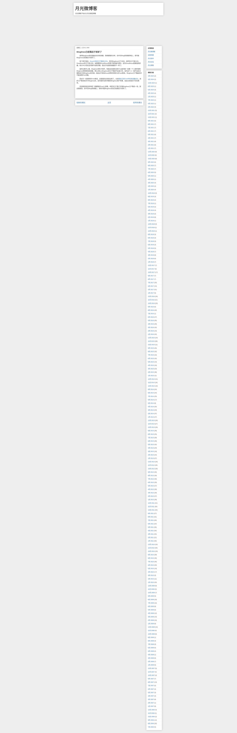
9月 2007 (151, 679)
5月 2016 (151, 320)
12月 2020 (151, 152)
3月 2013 (151, 451)
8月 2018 (151, 238)
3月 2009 (151, 617)
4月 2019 (151, 210)
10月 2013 (151, 427)
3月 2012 (151, 493)
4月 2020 (151, 179)
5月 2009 (151, 610)
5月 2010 (151, 568)
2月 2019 (151, 217)
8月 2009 (151, 599)
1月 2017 (151, 293)
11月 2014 (151, 382)
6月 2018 (151, 245)
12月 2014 (151, 379)
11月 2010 (151, 548)
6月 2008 (151, 648)
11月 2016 (151, 300)
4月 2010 (151, 572)
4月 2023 (151, 93)
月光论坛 (151, 62)
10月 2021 (151, 117)
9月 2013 (151, 431)
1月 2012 (151, 499)
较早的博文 (137, 103)
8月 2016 (151, 310)
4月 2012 (151, 489)
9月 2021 (151, 121)
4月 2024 (151, 76)
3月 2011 (151, 534)
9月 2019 (151, 196)
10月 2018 (151, 231)
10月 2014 (151, 386)
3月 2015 (151, 369)
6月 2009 (151, 606)
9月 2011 (151, 513)
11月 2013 (151, 424)
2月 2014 (151, 413)
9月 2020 (151, 162)
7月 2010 (151, 561)
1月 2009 (151, 623)
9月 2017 (151, 276)
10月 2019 (151, 193)
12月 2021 (151, 110)
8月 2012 (151, 475)
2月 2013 (151, 455)
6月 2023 (151, 90)
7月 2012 (151, 479)
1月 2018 (151, 262)
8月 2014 (151, 393)
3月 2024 (151, 79)
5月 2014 (151, 403)
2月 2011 (151, 537)
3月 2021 (151, 141)
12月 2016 (151, 296)
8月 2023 (151, 86)
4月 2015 (151, 365)
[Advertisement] (118, 29)
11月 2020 (151, 155)
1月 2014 (151, 417)
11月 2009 (151, 589)
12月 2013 (151, 420)
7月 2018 (151, 241)
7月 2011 (151, 520)
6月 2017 (151, 286)
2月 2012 (151, 496)
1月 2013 (151, 458)
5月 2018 (151, 248)
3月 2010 (151, 575)
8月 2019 (151, 200)
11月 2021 (151, 114)
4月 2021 (151, 138)
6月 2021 (151, 131)
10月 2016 (151, 303)
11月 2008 (151, 630)
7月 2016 (151, 313)
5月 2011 (151, 527)
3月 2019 (151, 214)
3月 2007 (151, 699)
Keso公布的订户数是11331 (99, 61)
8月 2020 (151, 165)
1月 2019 (151, 220)
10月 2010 (151, 551)
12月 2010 (151, 544)
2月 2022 (151, 107)
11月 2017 (151, 269)
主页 (109, 103)
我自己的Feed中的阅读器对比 (128, 79)
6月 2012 (151, 482)
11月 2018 (151, 227)
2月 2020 (151, 186)
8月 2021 (151, 124)
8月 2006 (151, 723)
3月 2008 (151, 658)
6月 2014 (151, 400)
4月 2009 (151, 613)
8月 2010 (151, 558)
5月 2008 (151, 651)
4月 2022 (151, 103)
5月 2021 (151, 134)
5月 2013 (151, 444)
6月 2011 (151, 524)
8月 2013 (151, 434)
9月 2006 (151, 720)
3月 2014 (151, 410)
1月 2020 (151, 189)
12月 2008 (151, 627)
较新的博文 (81, 103)
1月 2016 (151, 334)
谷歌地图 (151, 55)
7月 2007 (151, 685)
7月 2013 (151, 437)
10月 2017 (151, 272)
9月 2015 (151, 348)
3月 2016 (151, 327)
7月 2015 (151, 355)
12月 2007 (151, 668)
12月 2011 (151, 503)
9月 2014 (151, 389)
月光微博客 (86, 8)
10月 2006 (151, 716)
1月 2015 (151, 375)
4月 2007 (151, 696)
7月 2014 (151, 396)
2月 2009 (151, 620)
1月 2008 (151, 665)
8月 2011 (151, 517)
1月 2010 (151, 582)
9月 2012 (151, 472)
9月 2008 (151, 637)
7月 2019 (151, 203)
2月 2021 (151, 145)
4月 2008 (151, 654)
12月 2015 (151, 338)
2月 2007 (151, 703)
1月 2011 (151, 541)
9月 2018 (151, 234)
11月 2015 (151, 341)
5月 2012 (151, 486)
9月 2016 (151, 307)
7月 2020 (151, 169)
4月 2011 (151, 530)
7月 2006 (151, 727)
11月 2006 (151, 713)
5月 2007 (151, 692)
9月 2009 (151, 596)
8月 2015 (151, 351)
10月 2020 (151, 158)
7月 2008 (151, 644)
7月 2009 (151, 603)
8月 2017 (151, 279)
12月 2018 (151, 224)
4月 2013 (151, 448)
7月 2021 (151, 127)
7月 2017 (151, 282)
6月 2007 (151, 689)
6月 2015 (151, 358)
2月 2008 (151, 661)
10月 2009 (151, 592)
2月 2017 (151, 289)
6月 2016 (151, 317)
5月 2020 (151, 176)
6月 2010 (151, 565)
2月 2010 (151, 579)
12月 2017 (151, 265)
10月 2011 (151, 510)
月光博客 (151, 65)
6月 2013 (151, 441)
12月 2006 (151, 710)
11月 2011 (151, 506)
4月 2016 (151, 324)
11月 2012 (151, 465)
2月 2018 (151, 258)
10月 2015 (151, 344)
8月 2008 (151, 641)
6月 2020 (151, 172)
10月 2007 (151, 675)
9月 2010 (151, 555)
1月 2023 (151, 96)
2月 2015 (151, 372)
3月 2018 (151, 255)
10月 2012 (151, 468)
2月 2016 (151, 331)
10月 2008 (151, 634)
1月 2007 (151, 706)
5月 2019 (151, 207)
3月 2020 (151, 183)
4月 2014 (151, 406)
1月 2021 (151, 148)
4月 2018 (151, 251)
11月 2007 (151, 672)
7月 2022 (151, 100)
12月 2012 (151, 462)
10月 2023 (151, 83)
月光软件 (151, 58)
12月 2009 (151, 586)
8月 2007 (151, 682)
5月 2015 (151, 362)
